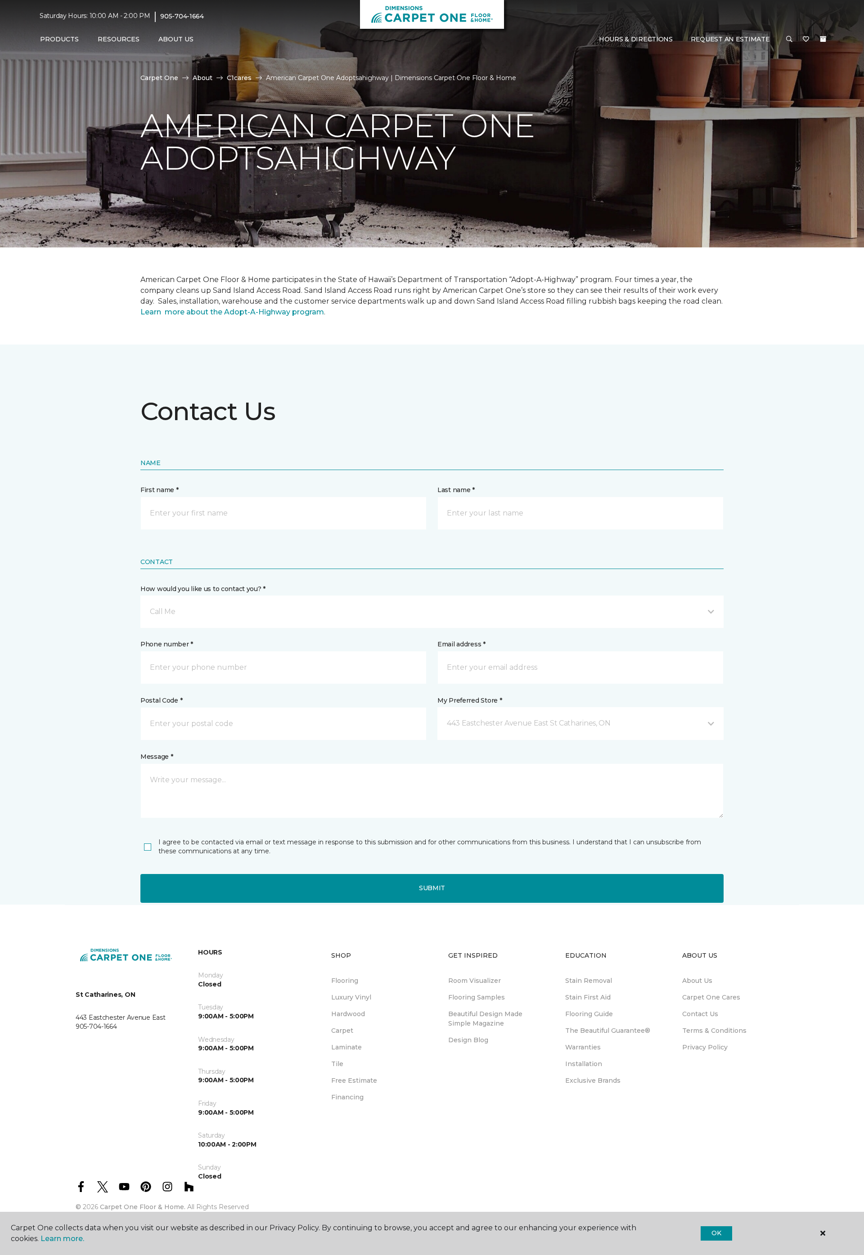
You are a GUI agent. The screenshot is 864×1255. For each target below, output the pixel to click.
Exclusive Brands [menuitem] (593, 1080)
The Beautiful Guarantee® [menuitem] (607, 1030)
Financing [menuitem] (347, 1097)
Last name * (456, 490)
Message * (156, 756)
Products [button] (59, 39)
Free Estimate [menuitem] (354, 1080)
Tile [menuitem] (337, 1064)
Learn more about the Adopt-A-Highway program (232, 312)
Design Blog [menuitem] (468, 1040)
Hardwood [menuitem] (348, 1014)
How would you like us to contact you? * (203, 589)
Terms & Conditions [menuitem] (714, 1030)
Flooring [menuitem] (344, 981)
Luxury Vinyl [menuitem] (351, 997)
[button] (789, 39)
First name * (159, 490)
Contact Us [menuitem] (700, 1014)
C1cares (239, 78)
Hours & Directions (636, 39)
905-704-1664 (182, 16)
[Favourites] (805, 39)
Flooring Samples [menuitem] (476, 997)
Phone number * (166, 644)
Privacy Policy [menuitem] (705, 1047)
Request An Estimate (730, 39)
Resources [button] (119, 39)
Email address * (461, 644)
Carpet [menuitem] (342, 1030)
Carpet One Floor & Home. (142, 1207)
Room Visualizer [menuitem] (474, 981)
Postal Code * (161, 700)
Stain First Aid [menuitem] (588, 997)
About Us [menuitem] (697, 981)
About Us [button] (176, 39)
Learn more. (62, 1238)
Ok (716, 1233)
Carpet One (159, 78)
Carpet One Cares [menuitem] (711, 997)
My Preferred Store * (469, 700)
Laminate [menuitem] (346, 1047)
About (202, 78)
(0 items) (823, 39)
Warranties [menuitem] (583, 1047)
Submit (432, 888)
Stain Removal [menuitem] (588, 981)
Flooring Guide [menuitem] (589, 1014)
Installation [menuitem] (583, 1064)
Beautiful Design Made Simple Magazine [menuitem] (485, 1018)
